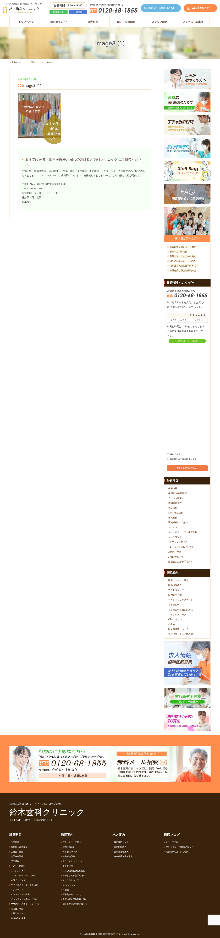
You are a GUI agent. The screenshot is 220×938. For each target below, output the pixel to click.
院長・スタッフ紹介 (178, 580)
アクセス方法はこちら (187, 468)
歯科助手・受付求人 (123, 856)
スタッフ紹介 (159, 21)
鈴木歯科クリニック (18, 62)
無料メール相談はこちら (162, 8)
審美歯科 (172, 517)
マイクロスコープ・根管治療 (182, 532)
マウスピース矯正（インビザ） (25, 904)
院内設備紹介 (175, 585)
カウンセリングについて (180, 600)
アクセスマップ (176, 590)
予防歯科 (172, 507)
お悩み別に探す (176, 556)
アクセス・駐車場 (193, 21)
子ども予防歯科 (175, 512)
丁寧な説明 (173, 604)
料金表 (171, 624)
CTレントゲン (175, 619)
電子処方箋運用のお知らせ (75, 904)
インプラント (175, 537)
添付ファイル (37, 62)
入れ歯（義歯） (176, 498)
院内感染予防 (175, 595)
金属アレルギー (18, 913)
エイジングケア (18, 871)
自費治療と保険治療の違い (181, 634)
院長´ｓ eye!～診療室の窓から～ (181, 847)
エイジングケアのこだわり (23, 875)
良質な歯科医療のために (180, 609)
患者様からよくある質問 (177, 852)
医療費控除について (178, 629)
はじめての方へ (59, 21)
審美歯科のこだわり (178, 522)
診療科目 (93, 21)
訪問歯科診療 (175, 503)
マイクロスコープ (177, 614)
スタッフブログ (173, 842)
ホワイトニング (176, 527)
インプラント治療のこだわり (182, 547)
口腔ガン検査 (174, 552)
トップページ (26, 21)
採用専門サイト (121, 842)
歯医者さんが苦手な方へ (180, 561)
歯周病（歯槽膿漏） (178, 493)
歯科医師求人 (120, 847)
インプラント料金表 (178, 542)
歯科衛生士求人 (121, 852)
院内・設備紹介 (126, 21)
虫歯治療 (172, 488)
